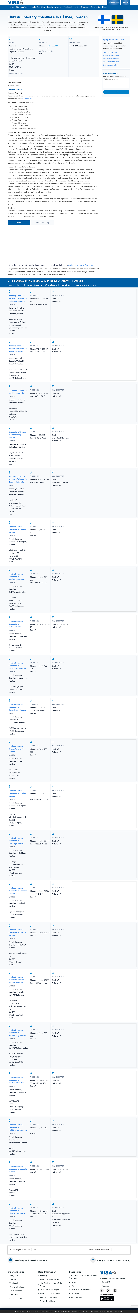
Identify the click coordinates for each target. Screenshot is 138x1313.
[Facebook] (102, 1290)
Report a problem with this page (99, 1249)
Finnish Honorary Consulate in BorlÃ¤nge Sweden (17, 577)
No (35, 1249)
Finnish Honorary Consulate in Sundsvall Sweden (16, 1080)
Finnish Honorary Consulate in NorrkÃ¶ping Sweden (17, 1033)
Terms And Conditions (117, 1310)
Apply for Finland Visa (113, 39)
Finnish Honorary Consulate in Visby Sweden (16, 749)
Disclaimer (75, 1294)
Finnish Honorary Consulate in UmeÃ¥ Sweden (17, 529)
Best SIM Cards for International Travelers (84, 1277)
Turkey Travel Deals (48, 1301)
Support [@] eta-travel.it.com (113, 1278)
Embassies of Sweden (111, 55)
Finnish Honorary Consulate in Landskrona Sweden (17, 666)
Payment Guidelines (17, 1287)
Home (11, 7)
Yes (29, 1249)
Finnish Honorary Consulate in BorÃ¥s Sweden (17, 793)
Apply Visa (13, 1276)
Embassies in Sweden (111, 59)
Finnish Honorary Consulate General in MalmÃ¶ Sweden (18, 980)
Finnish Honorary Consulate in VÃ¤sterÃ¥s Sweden (17, 1211)
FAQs (73, 1286)
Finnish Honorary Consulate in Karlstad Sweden (18, 891)
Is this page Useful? (18, 1249)
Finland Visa (27, 99)
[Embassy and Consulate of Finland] (104, 20)
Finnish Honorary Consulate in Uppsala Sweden (18, 1169)
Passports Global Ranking (50, 1279)
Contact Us (95, 7)
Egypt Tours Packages (48, 1297)
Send (116, 92)
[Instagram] (115, 1290)
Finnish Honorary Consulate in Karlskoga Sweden (16, 841)
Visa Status (13, 1279)
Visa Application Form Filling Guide (51, 1284)
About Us (105, 1286)
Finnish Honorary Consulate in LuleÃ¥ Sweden (17, 932)
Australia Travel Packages (50, 1294)
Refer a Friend (76, 1297)
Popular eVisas (53, 7)
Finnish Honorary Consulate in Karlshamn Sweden (17, 624)
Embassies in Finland (110, 65)
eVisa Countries (38, 7)
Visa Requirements (71, 7)
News (104, 7)
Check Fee (13, 1295)
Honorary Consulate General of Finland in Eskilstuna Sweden (18, 298)
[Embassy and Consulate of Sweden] (117, 20)
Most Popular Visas (110, 52)
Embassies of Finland (111, 62)
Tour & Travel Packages (49, 1290)
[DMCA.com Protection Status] (44, 1310)
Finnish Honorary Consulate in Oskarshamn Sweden (17, 707)
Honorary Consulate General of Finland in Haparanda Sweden (18, 479)
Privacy (128, 1310)
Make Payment (15, 1291)
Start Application (22, 7)
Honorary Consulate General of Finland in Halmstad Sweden (18, 348)
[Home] (16, 2)
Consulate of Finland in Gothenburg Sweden (17, 435)
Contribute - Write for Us (81, 1290)
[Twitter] (108, 1290)
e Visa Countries (16, 1298)
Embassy (84, 7)
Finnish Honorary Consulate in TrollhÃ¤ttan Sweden (18, 1127)
